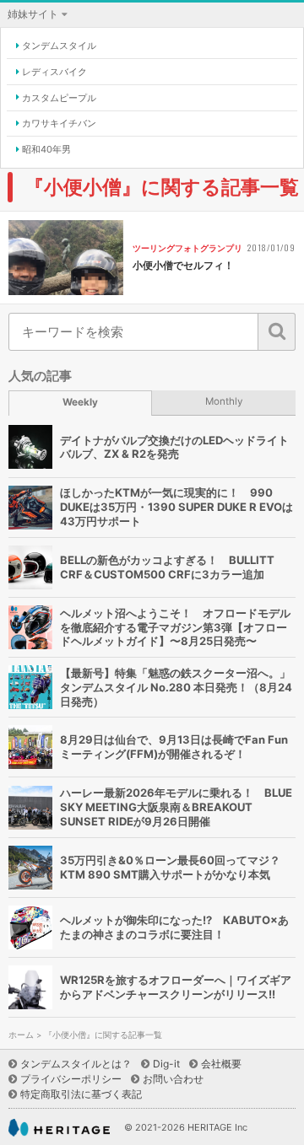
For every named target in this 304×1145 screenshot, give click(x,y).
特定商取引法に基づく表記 (81, 1094)
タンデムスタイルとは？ (76, 1063)
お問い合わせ (173, 1078)
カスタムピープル (59, 98)
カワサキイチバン (59, 123)
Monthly (224, 401)
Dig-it (166, 1063)
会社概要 (221, 1063)
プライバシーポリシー (71, 1078)
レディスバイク (54, 72)
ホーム (21, 1035)
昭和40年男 (46, 149)
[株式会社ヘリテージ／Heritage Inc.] (59, 1128)
